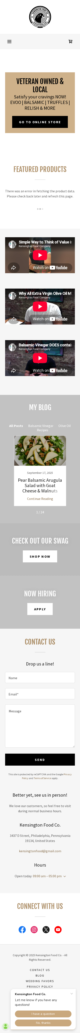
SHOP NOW (40, 556)
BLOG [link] (40, 975)
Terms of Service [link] (42, 778)
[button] (9, 41)
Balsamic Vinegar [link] (40, 426)
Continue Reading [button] (40, 498)
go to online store (40, 122)
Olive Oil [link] (64, 426)
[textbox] (40, 677)
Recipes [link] (42, 430)
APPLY (40, 609)
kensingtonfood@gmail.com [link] (40, 851)
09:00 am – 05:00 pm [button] (47, 876)
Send (40, 759)
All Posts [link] (16, 426)
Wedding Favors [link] (40, 981)
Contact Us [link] (40, 970)
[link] (40, 17)
